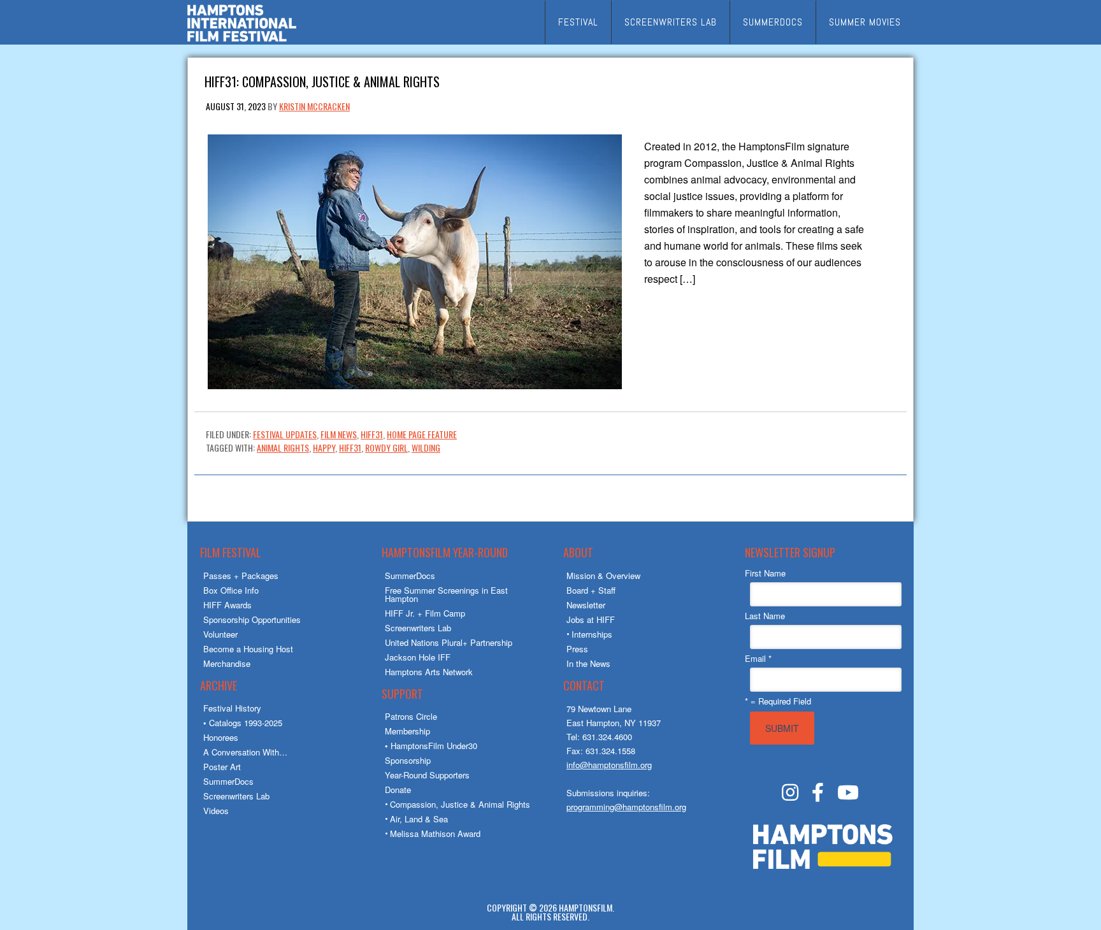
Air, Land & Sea (419, 819)
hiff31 (350, 447)
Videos (216, 811)
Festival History (232, 708)
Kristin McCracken (314, 106)
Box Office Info (231, 590)
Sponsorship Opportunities (252, 619)
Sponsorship (408, 760)
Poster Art (222, 767)
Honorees (220, 737)
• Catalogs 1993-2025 (242, 723)
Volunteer (220, 634)
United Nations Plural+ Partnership (448, 642)
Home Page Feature (422, 434)
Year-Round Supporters (427, 775)
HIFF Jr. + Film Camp (425, 613)
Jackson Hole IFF (417, 657)
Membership (407, 731)
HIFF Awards (227, 605)
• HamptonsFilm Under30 (431, 746)
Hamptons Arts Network (429, 672)
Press (577, 649)
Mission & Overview (603, 575)
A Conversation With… (245, 752)
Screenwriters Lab (236, 796)
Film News (338, 434)
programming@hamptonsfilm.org (626, 807)
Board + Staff (590, 590)
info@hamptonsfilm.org (609, 765)
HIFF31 (372, 434)
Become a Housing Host (248, 649)
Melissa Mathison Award (435, 833)
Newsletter (585, 605)
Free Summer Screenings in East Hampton (446, 594)
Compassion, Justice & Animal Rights (460, 804)
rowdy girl (386, 447)
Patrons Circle (411, 716)
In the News (588, 663)
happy (324, 447)
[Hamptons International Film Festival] (241, 39)
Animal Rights (283, 447)
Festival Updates (285, 434)
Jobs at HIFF (590, 619)
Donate (398, 789)
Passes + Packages (240, 575)
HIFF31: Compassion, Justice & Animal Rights (322, 80)
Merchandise (226, 663)
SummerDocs (228, 781)
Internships (592, 634)
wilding (426, 447)
